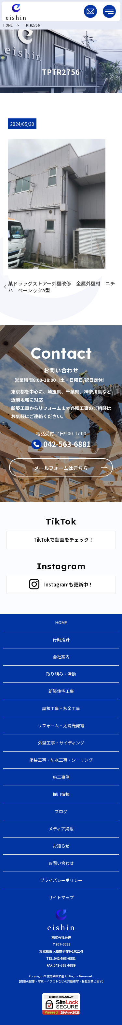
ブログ (61, 811)
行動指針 (61, 639)
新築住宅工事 (61, 691)
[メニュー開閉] (109, 11)
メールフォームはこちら (61, 467)
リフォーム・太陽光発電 (61, 725)
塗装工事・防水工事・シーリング (61, 760)
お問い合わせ (61, 863)
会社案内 (61, 657)
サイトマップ (61, 897)
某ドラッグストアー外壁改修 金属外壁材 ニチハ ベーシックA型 (61, 287)
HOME (8, 25)
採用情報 (61, 794)
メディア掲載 (61, 829)
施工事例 (61, 777)
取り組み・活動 (61, 674)
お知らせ (61, 846)
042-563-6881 (67, 444)
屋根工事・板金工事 (61, 708)
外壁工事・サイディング (61, 743)
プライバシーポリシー (61, 880)
